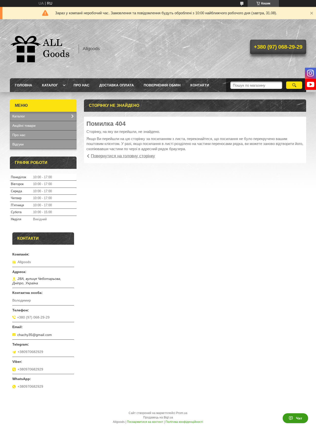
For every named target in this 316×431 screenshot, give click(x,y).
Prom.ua (181, 413)
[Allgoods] (42, 49)
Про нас (81, 85)
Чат (299, 418)
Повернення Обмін (162, 85)
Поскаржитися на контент (145, 422)
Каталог (50, 85)
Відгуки (18, 144)
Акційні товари (24, 126)
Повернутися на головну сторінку (123, 156)
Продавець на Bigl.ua (158, 417)
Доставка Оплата (116, 85)
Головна (23, 85)
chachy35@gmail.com (34, 335)
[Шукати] (294, 85)
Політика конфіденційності (184, 422)
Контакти (199, 85)
